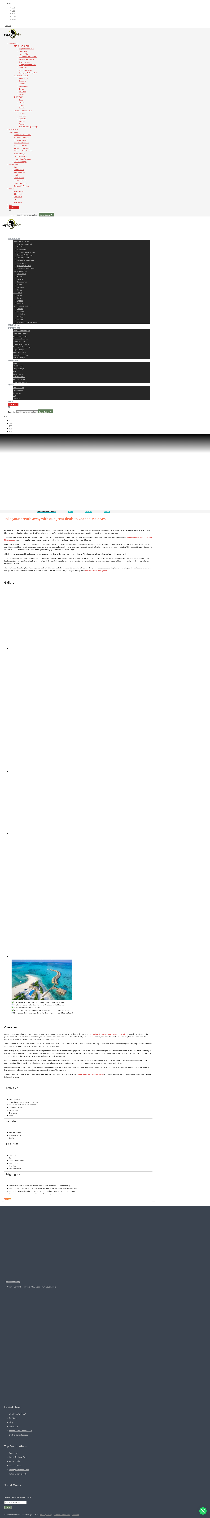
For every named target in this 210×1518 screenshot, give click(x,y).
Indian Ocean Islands (17, 1474)
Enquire (8, 25)
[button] (10, 211)
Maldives (22, 121)
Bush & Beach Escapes (18, 1435)
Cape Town (23, 51)
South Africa (23, 78)
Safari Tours (13, 132)
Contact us (18, 197)
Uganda (21, 105)
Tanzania (22, 102)
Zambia (21, 89)
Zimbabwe (22, 92)
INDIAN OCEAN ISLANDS (23, 110)
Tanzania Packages (20, 145)
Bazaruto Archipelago (26, 59)
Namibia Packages (20, 156)
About (11, 188)
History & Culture (20, 183)
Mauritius (22, 116)
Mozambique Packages (22, 159)
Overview (88, 512)
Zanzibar (22, 113)
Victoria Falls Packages (22, 148)
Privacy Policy (46, 1514)
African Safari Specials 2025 (20, 1430)
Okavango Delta (24, 62)
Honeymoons (19, 178)
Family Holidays (19, 172)
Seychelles (22, 118)
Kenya (21, 100)
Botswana (22, 81)
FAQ (15, 199)
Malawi (21, 94)
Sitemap (75, 1514)
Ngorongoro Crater (26, 70)
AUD (14, 19)
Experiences (13, 164)
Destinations (13, 43)
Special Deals (13, 129)
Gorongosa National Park (28, 73)
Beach (16, 175)
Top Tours (13, 1418)
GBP (13, 11)
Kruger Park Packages (22, 137)
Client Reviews (19, 194)
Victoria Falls (23, 54)
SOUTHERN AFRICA (21, 75)
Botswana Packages (21, 140)
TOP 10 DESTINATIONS (22, 46)
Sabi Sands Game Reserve (28, 57)
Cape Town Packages (21, 143)
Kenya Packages (20, 153)
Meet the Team (19, 191)
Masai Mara (23, 67)
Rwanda (22, 108)
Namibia (22, 83)
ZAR (13, 13)
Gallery (70, 512)
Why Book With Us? (17, 1414)
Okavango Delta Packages (23, 151)
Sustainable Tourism (21, 186)
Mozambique (23, 86)
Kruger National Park (26, 49)
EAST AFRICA (18, 97)
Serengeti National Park (27, 65)
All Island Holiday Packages (28, 126)
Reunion (22, 124)
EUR (13, 8)
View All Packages (20, 162)
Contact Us (13, 1426)
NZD (14, 16)
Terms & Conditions (62, 1514)
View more (18, 202)
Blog (10, 205)
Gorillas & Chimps (20, 180)
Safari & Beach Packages (22, 135)
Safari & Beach (19, 170)
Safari (16, 167)
